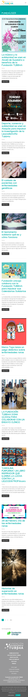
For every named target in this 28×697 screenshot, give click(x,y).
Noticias (3, 68)
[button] (25, 2)
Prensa (14, 663)
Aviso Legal (14, 667)
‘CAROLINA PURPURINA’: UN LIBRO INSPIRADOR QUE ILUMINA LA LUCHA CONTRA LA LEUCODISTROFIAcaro (14, 475)
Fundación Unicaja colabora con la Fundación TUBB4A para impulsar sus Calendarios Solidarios (14, 286)
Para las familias (14, 659)
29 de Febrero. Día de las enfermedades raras (13, 524)
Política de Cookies (14, 671)
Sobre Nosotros (14, 653)
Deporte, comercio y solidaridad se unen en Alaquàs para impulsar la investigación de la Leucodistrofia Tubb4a (14, 130)
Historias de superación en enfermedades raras (13, 592)
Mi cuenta (14, 673)
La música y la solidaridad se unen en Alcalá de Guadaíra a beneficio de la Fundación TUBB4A (14, 60)
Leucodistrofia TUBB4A (14, 655)
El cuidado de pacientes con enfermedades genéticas (9, 184)
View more (17, 692)
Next (11, 620)
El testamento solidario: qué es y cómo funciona (11, 235)
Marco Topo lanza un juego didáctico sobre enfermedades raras (13, 350)
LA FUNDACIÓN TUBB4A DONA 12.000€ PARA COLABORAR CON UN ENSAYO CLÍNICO (13, 417)
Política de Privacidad (14, 669)
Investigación (14, 657)
